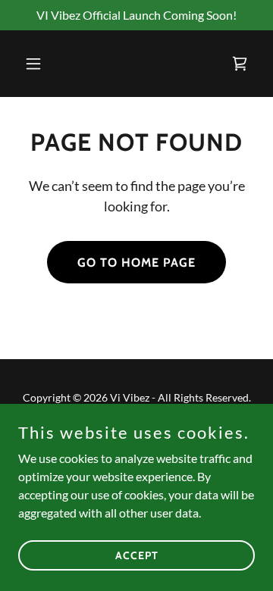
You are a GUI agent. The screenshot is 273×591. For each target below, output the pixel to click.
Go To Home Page (136, 262)
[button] (36, 63)
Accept (136, 554)
